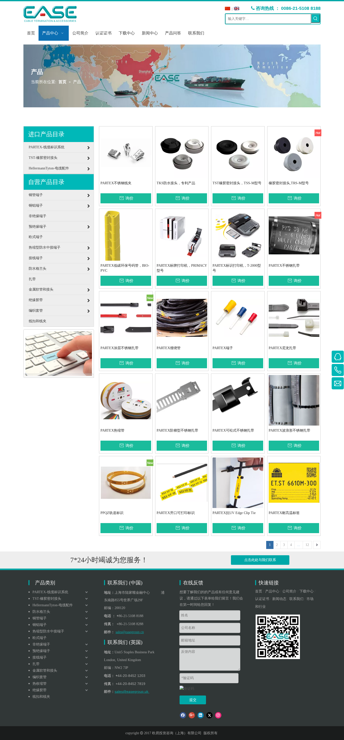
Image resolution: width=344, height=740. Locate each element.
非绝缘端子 (41, 644)
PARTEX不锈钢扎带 (284, 265)
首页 (258, 591)
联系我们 (296, 599)
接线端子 (39, 657)
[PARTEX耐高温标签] (294, 482)
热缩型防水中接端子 (48, 631)
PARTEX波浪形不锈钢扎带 (289, 430)
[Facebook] (183, 715)
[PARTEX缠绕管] (182, 317)
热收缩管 (39, 683)
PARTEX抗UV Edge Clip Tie (234, 513)
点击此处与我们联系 (260, 560)
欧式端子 (39, 638)
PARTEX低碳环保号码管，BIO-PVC (124, 268)
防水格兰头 (41, 612)
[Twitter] (209, 715)
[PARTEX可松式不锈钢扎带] (238, 400)
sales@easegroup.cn (130, 632)
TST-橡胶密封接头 (46, 598)
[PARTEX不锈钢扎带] (294, 235)
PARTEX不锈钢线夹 (115, 183)
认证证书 (262, 599)
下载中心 (306, 591)
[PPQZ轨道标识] (125, 482)
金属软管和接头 (44, 670)
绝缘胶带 (39, 690)
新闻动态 (279, 599)
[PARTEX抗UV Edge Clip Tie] (238, 486)
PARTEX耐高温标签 (284, 513)
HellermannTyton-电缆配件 (52, 605)
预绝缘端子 (41, 651)
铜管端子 (39, 618)
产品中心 (272, 591)
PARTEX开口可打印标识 (176, 513)
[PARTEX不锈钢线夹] (125, 153)
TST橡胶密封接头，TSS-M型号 (237, 183)
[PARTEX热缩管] (125, 400)
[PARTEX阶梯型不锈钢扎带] (182, 400)
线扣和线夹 (41, 697)
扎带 (36, 664)
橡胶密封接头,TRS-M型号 (289, 183)
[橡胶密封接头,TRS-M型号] (294, 153)
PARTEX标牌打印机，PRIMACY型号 (182, 268)
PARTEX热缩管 (112, 430)
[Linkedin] (200, 715)
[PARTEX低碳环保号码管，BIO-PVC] (125, 246)
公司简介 (289, 591)
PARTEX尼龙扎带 (282, 348)
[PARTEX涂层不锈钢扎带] (125, 317)
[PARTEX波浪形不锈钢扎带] (294, 400)
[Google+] (192, 715)
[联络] (58, 353)
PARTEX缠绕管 (169, 348)
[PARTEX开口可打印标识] (182, 482)
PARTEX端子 (223, 348)
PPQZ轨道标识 (111, 513)
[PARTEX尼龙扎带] (294, 317)
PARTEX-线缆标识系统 (50, 592)
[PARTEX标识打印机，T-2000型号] (238, 235)
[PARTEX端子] (238, 317)
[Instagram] (218, 715)
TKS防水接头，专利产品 (176, 183)
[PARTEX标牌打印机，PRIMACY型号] (182, 235)
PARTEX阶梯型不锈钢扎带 (177, 430)
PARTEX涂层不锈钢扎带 (119, 348)
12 (307, 545)
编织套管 (39, 677)
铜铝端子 (39, 625)
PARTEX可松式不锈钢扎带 (233, 430)
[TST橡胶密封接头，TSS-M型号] (238, 153)
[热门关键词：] (315, 18)
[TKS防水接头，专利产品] (182, 153)
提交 (192, 700)
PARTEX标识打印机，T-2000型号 (237, 268)
